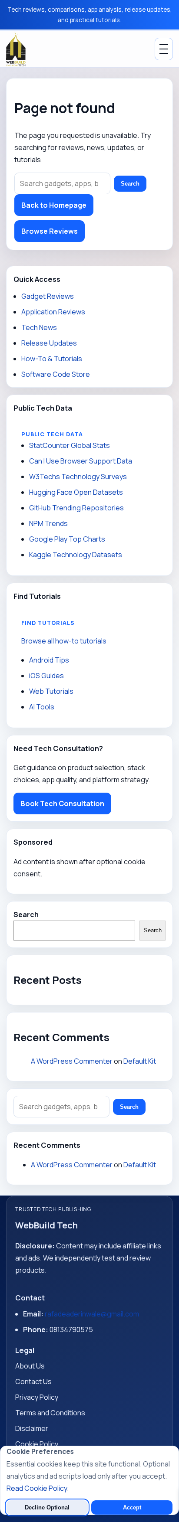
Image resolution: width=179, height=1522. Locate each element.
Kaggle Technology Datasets (75, 554)
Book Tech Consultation (62, 803)
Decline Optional (47, 1507)
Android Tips (49, 660)
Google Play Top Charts (67, 539)
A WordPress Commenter (72, 1061)
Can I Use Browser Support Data (80, 461)
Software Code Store (55, 374)
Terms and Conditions (50, 1412)
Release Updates (49, 343)
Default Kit (139, 1061)
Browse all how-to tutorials (63, 641)
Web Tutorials (51, 691)
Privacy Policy (36, 1397)
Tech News (39, 327)
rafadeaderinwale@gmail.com (92, 1314)
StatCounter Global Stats (69, 445)
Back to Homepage (53, 205)
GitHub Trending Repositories (76, 508)
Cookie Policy (36, 1444)
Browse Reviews (49, 231)
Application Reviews (53, 312)
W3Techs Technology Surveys (78, 476)
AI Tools (41, 707)
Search (130, 183)
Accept (132, 1507)
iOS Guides (46, 675)
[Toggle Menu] (164, 49)
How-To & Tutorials (51, 358)
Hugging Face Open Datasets (76, 492)
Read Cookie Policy (37, 1488)
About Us (30, 1366)
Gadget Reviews (47, 296)
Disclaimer (31, 1428)
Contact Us (33, 1381)
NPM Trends (48, 523)
